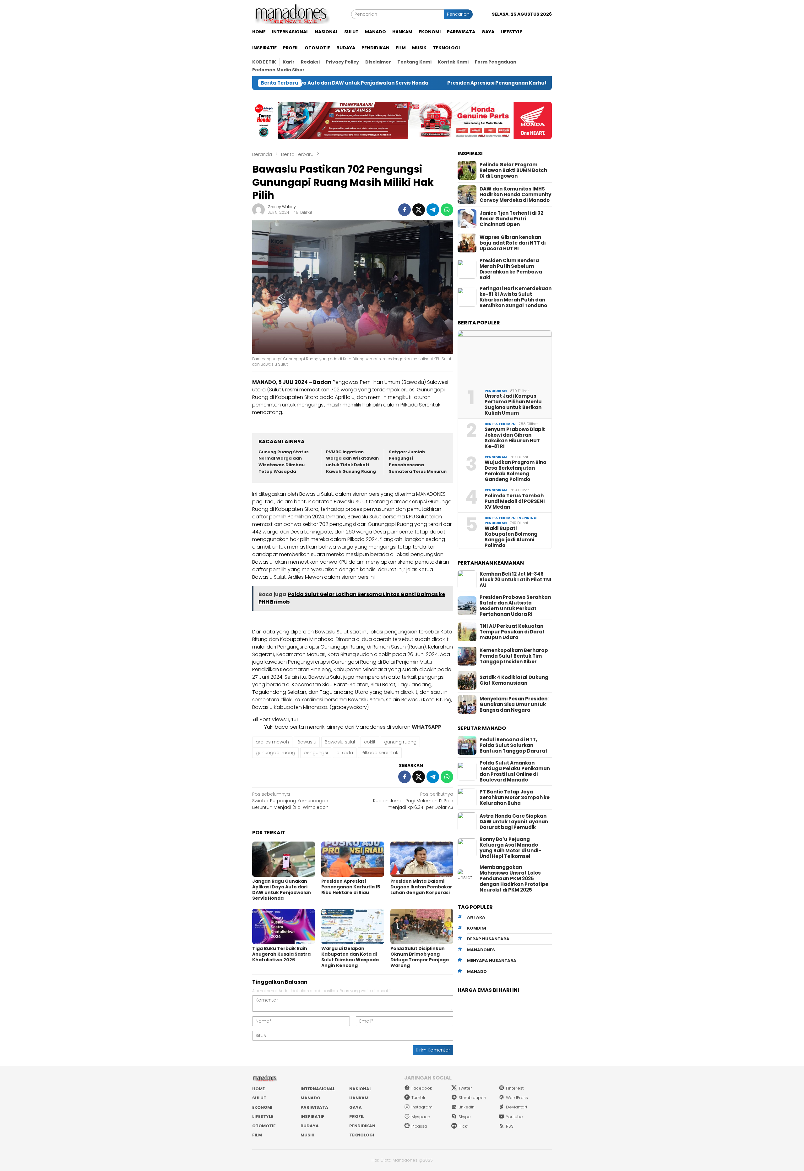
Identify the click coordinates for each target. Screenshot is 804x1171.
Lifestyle (262, 1116)
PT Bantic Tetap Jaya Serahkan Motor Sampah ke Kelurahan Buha (515, 797)
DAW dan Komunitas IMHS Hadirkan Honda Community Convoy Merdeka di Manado (515, 194)
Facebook (421, 1088)
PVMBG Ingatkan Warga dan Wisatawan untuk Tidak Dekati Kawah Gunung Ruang (352, 461)
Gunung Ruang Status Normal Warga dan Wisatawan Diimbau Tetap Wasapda (283, 461)
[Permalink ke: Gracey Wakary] (258, 209)
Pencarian (458, 14)
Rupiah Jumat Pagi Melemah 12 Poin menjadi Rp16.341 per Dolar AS (413, 800)
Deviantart (516, 1107)
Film (257, 1135)
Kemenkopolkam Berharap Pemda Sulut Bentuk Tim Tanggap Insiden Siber (514, 656)
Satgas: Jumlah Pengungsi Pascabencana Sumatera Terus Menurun (418, 461)
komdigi (476, 928)
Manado (310, 1098)
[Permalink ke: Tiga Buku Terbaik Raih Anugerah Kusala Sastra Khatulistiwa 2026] (283, 926)
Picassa (419, 1126)
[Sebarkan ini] (404, 209)
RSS (509, 1126)
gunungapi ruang (275, 752)
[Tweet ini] (418, 209)
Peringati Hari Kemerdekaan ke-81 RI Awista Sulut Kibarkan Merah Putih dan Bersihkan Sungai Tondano (515, 297)
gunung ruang (400, 742)
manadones (481, 950)
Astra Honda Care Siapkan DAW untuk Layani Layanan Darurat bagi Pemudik (514, 821)
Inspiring (527, 517)
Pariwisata (314, 1107)
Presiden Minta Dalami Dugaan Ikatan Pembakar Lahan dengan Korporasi (421, 887)
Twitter (465, 1088)
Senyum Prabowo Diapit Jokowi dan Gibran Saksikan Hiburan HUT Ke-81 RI (515, 438)
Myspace (420, 1117)
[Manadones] (291, 14)
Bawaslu (306, 742)
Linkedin (467, 1107)
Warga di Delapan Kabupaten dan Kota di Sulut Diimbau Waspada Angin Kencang (350, 957)
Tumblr (418, 1098)
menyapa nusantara (491, 961)
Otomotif (264, 1126)
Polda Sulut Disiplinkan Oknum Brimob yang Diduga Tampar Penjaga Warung (419, 957)
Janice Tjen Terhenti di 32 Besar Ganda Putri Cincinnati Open (511, 218)
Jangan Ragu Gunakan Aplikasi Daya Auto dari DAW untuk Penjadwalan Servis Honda (281, 889)
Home (258, 1089)
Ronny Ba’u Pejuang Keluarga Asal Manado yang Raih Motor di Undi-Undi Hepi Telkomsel (510, 848)
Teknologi (361, 1135)
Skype (465, 1117)
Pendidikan (496, 390)
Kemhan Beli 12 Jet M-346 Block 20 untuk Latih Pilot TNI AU (515, 579)
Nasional (360, 1089)
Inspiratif (312, 1116)
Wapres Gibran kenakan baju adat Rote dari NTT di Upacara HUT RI (513, 243)
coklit (370, 742)
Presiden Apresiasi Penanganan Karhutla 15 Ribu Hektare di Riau (469, 83)
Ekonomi (262, 1107)
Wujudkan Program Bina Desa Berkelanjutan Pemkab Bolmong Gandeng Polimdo (515, 471)
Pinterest (515, 1088)
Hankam (358, 1098)
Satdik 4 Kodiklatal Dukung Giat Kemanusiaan (514, 680)
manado (477, 972)
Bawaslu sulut (340, 742)
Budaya (310, 1126)
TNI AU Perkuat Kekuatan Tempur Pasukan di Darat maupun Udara (512, 631)
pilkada (344, 752)
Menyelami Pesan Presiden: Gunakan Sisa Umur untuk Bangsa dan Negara (514, 704)
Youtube (514, 1117)
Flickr (463, 1126)
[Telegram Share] (432, 209)
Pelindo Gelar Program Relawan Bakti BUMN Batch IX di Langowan (513, 170)
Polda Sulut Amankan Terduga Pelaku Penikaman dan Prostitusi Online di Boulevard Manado (515, 771)
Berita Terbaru (500, 423)
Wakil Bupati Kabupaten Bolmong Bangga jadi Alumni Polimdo (511, 537)
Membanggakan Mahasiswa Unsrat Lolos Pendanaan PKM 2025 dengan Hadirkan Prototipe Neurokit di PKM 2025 (514, 878)
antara (476, 917)
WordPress (517, 1098)
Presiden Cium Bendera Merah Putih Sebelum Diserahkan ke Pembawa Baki (511, 269)
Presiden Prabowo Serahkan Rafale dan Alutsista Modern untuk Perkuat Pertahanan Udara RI (515, 605)
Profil (356, 1116)
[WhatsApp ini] (447, 209)
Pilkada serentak (379, 752)
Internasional (318, 1089)
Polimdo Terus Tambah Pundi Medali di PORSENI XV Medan (515, 501)
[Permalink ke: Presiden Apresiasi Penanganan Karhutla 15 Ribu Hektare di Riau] (352, 859)
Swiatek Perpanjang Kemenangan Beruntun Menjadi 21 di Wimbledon (290, 800)
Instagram (421, 1107)
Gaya (355, 1107)
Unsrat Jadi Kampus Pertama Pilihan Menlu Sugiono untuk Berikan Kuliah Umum (513, 404)
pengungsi (316, 752)
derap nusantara (488, 939)
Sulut (259, 1098)
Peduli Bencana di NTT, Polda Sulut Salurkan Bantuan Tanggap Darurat (513, 745)
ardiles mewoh (272, 742)
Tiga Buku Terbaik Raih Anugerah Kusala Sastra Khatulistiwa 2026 (281, 954)
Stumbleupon (472, 1098)
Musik (307, 1135)
